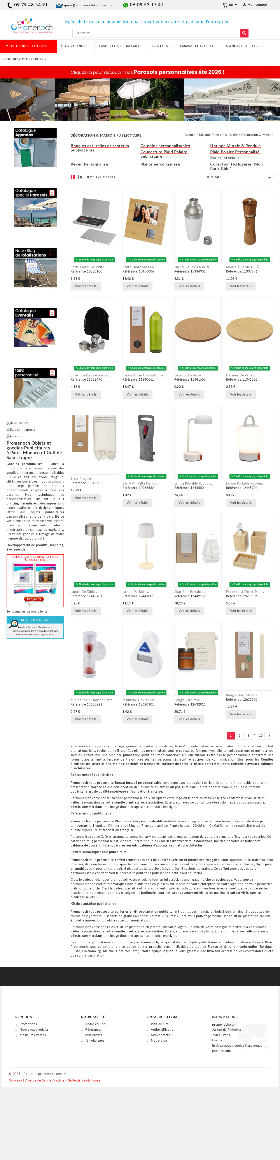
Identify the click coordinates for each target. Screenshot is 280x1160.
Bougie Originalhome (241, 695)
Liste (80, 178)
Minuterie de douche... (140, 700)
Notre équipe (95, 1024)
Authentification (163, 1029)
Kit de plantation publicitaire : (93, 903)
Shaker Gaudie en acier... (193, 267)
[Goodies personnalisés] (35, 264)
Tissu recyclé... (82, 479)
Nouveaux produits (34, 1029)
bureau (199, 755)
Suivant (269, 735)
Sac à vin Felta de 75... (140, 483)
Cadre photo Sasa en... (139, 267)
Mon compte (160, 1035)
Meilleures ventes (33, 1035)
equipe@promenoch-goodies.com (88, 5)
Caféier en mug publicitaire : (92, 813)
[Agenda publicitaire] (35, 144)
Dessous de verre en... (243, 375)
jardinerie (148, 893)
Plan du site (160, 1024)
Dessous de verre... (188, 375)
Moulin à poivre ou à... (243, 267)
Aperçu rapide (106, 287)
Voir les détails (85, 286)
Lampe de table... (84, 591)
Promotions (28, 1024)
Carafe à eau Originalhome (142, 375)
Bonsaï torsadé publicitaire (91, 775)
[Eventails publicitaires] (35, 324)
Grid (74, 178)
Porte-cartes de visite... (89, 267)
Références (93, 1029)
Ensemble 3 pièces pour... (245, 591)
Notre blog (159, 1040)
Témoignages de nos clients (27, 611)
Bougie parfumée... (188, 700)
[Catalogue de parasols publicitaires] (35, 204)
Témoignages (94, 1040)
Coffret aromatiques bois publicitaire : (99, 852)
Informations (225, 1017)
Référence (78, 271)
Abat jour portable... (189, 591)
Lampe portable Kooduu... (193, 483)
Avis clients (93, 1035)
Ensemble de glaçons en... (91, 375)
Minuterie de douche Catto (92, 700)
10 (261, 735)
